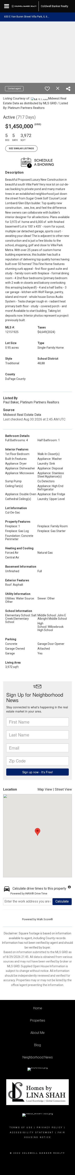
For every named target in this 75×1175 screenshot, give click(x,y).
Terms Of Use (21, 1128)
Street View (63, 789)
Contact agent (14, 88)
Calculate (62, 901)
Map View (45, 789)
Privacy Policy (50, 1128)
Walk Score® (45, 919)
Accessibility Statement (32, 1132)
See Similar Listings (21, 148)
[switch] (47, 88)
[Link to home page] (23, 6)
